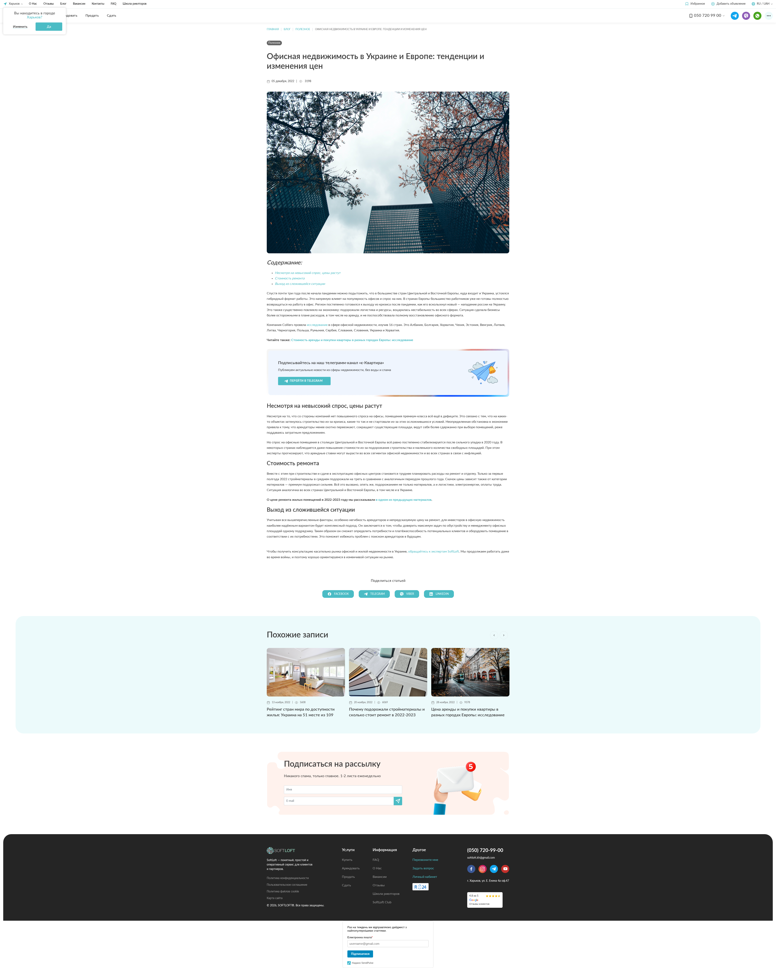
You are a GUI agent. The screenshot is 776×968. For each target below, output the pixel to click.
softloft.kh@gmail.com (481, 857)
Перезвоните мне (425, 859)
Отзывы (48, 3)
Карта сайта (275, 898)
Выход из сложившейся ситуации (300, 283)
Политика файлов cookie (283, 891)
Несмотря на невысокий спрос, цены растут (308, 273)
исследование (317, 325)
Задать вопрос (423, 868)
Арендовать (351, 868)
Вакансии (79, 3)
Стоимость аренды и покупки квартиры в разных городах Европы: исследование (352, 340)
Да (49, 26)
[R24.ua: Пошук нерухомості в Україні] (420, 886)
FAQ (113, 3)
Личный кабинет (424, 876)
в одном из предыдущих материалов (403, 499)
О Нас (33, 3)
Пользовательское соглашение (287, 884)
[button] (695, 4)
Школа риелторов (135, 3)
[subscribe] (398, 801)
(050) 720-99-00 (485, 850)
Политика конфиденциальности (288, 878)
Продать (348, 876)
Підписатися (360, 953)
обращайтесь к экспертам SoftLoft (433, 551)
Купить (347, 859)
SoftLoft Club (382, 902)
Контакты (98, 3)
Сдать (346, 885)
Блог (63, 3)
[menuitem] (68, 15)
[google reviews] (485, 900)
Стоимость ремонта (290, 278)
